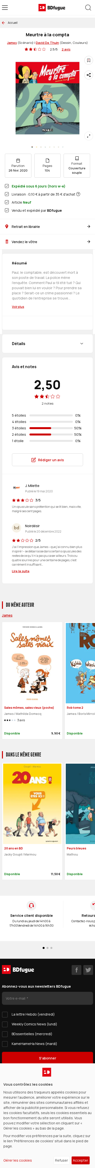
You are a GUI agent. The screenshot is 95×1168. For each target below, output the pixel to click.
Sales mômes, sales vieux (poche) (29, 708)
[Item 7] (63, 147)
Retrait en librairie (26, 226)
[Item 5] (54, 147)
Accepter (80, 1160)
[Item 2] (41, 147)
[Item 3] (45, 147)
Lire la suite (20, 571)
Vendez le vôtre (24, 241)
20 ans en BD (13, 848)
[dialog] (47, 1115)
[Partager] (88, 75)
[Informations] (78, 194)
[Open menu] (5, 8)
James (12, 42)
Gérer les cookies (17, 1160)
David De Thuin (47, 42)
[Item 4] (49, 147)
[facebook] (76, 970)
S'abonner (47, 1058)
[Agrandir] (88, 136)
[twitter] (88, 970)
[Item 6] (58, 147)
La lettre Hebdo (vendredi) (33, 1014)
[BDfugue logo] (51, 7)
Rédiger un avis (51, 460)
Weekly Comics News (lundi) (34, 1024)
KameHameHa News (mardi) (34, 1043)
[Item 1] (36, 147)
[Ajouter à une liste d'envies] (88, 60)
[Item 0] (32, 147)
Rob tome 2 (75, 708)
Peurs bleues (76, 848)
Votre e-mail (16, 998)
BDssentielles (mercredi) (32, 1033)
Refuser (61, 1160)
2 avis (66, 49)
